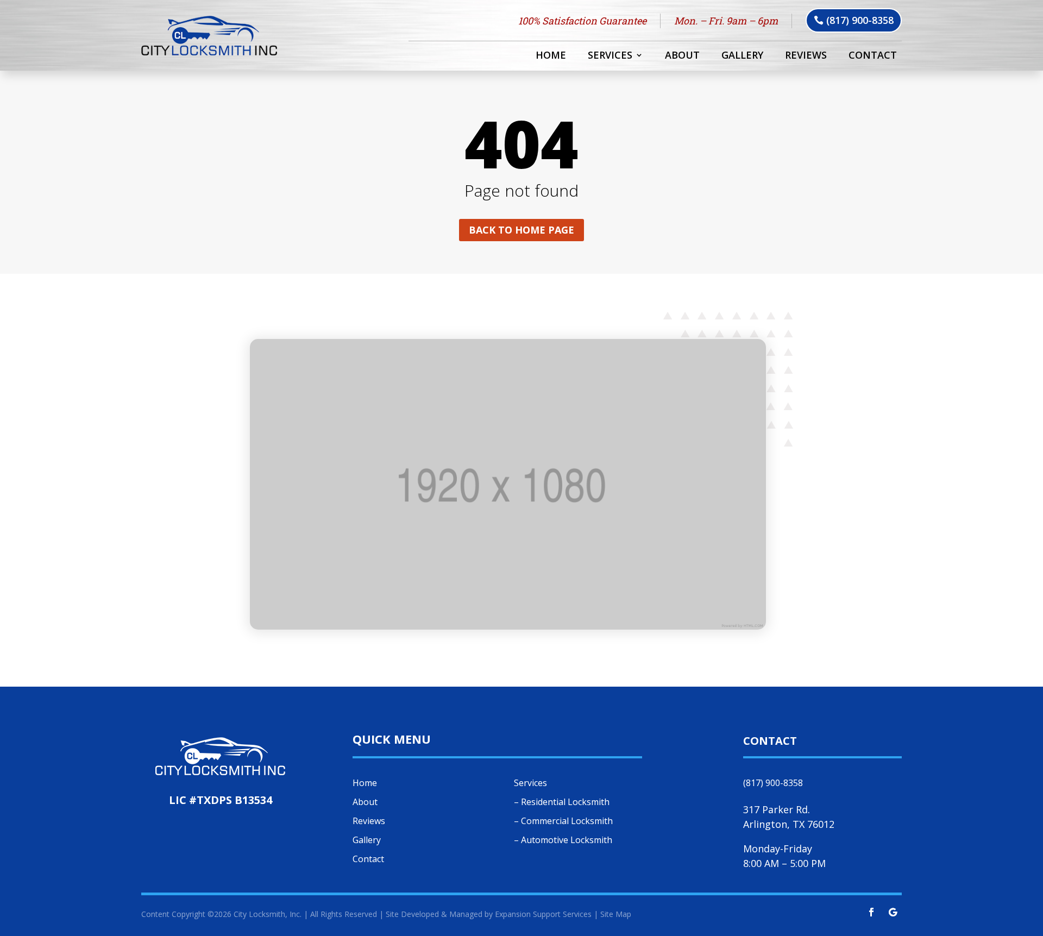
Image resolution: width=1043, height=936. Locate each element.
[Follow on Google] (893, 912)
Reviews (806, 56)
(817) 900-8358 (860, 20)
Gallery (742, 56)
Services (610, 56)
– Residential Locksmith (562, 802)
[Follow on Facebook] (871, 912)
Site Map (615, 914)
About (682, 56)
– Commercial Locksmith (563, 821)
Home (551, 56)
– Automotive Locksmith (563, 840)
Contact (873, 56)
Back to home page (521, 229)
